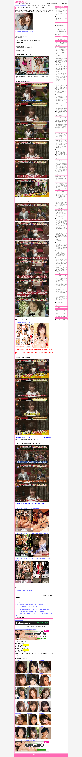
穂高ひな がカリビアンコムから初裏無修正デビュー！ (61, 45)
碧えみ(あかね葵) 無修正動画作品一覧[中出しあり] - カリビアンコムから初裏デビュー (61, 88)
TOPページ (17, 5)
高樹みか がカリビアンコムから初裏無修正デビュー (61, 71)
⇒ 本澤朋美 (29, 673)
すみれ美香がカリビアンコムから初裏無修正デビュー (61, 281)
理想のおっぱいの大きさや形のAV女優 (61, 290)
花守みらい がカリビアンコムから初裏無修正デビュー (61, 149)
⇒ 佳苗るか (41, 660)
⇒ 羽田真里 (41, 726)
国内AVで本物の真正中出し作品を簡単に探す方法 (61, 64)
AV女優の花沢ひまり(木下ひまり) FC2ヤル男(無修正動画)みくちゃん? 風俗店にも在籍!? (61, 91)
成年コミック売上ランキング (60, 33)
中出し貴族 (58, 34)
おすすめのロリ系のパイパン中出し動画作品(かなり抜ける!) (61, 134)
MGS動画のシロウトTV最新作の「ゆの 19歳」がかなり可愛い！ (61, 250)
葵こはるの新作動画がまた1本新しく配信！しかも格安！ (61, 203)
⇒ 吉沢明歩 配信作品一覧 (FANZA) (24, 31)
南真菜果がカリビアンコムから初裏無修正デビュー (61, 294)
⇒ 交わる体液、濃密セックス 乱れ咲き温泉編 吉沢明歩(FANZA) (31, 533)
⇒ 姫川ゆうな (41, 699)
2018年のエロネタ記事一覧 (60, 314)
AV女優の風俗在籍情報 (60, 25)
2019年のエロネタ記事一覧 (60, 313)
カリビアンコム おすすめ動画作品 (61, 283)
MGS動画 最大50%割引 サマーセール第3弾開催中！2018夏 (61, 257)
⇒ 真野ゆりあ (41, 686)
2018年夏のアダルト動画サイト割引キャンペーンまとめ (61, 268)
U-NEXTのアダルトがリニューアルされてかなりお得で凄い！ (61, 138)
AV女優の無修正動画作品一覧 (61, 31)
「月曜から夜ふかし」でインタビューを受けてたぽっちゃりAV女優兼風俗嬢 (61, 245)
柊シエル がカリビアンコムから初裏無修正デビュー (61, 94)
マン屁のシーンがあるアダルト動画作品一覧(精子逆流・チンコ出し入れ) (61, 106)
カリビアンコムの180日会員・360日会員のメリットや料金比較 (61, 9)
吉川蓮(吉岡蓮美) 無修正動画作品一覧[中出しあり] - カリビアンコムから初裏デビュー (61, 170)
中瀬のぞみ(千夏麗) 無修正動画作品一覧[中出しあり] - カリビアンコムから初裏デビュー (61, 74)
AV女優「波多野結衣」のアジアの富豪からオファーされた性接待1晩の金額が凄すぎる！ (61, 161)
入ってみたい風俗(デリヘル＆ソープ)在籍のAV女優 (61, 287)
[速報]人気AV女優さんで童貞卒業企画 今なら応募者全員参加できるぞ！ (61, 205)
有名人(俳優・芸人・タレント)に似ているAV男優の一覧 (61, 67)
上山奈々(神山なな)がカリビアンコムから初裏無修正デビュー (61, 208)
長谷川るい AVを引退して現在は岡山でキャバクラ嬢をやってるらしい (61, 260)
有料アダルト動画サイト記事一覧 (61, 20)
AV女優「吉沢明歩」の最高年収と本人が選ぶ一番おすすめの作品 (61, 177)
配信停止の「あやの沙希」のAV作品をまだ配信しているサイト (61, 50)
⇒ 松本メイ (41, 673)
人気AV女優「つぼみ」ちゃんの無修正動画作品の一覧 (61, 234)
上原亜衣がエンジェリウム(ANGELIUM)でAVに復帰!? (60, 253)
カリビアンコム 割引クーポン (61, 37)
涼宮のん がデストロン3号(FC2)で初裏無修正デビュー (61, 100)
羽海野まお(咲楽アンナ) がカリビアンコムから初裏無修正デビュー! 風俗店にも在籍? (61, 56)
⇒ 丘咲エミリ (18, 713)
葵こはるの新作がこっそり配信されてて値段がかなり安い (61, 211)
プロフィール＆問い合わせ (60, 319)
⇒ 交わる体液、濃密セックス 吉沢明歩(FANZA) (27, 508)
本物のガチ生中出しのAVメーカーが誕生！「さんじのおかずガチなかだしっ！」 (61, 83)
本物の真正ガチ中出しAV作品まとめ (61, 27)
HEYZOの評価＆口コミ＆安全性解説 (61, 19)
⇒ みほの (17, 686)
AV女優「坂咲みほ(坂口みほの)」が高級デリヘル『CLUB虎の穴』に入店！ (61, 213)
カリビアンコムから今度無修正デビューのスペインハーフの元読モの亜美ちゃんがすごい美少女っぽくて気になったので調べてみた (61, 225)
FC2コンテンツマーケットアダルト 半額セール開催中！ (61, 279)
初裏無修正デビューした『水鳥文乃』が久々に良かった (61, 299)
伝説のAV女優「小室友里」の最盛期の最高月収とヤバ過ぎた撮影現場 (61, 236)
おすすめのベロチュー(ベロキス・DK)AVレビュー (61, 30)
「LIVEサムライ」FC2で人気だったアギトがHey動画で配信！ (61, 77)
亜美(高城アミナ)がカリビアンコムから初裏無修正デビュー (61, 216)
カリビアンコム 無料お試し (60, 39)
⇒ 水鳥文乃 (29, 699)
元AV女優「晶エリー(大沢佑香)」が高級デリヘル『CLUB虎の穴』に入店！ (61, 174)
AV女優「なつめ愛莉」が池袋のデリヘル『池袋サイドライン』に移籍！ (61, 141)
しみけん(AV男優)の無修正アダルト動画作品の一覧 (61, 197)
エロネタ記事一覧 (23, 5)
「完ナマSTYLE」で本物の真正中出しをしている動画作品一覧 (61, 43)
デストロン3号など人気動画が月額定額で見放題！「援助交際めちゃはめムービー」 (61, 118)
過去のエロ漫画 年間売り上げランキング (61, 179)
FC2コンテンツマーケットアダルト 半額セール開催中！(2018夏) (61, 263)
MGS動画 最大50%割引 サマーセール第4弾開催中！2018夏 (61, 255)
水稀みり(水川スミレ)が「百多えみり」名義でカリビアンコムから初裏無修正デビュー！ (61, 276)
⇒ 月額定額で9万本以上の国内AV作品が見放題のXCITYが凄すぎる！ (30, 611)
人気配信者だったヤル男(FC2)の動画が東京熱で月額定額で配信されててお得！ (61, 127)
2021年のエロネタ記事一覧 (60, 310)
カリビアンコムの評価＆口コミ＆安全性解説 (61, 16)
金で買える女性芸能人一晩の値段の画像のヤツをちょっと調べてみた (61, 154)
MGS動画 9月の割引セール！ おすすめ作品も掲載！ (61, 218)
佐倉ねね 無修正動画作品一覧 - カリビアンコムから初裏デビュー (61, 184)
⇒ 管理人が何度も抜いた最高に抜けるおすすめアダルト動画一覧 (29, 604)
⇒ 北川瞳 (29, 726)
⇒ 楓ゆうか (17, 699)
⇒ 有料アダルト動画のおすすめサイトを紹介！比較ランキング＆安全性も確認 (32, 609)
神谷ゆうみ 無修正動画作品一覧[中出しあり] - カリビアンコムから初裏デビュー (61, 103)
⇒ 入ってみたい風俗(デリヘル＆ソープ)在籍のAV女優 (26, 606)
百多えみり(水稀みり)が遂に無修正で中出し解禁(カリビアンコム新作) (61, 273)
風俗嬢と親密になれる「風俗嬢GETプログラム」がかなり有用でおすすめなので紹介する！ (61, 239)
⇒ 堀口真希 (29, 713)
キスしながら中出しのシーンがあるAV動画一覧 (61, 86)
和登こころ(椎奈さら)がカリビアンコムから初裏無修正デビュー (61, 292)
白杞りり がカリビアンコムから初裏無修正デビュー (61, 136)
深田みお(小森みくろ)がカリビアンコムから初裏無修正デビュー (61, 152)
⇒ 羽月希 (17, 660)
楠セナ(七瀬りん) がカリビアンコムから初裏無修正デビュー (61, 69)
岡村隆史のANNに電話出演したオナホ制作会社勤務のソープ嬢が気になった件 (61, 200)
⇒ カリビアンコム (19, 620)
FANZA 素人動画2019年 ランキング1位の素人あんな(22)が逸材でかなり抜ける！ (61, 164)
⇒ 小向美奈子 (18, 726)
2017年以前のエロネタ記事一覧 (61, 316)
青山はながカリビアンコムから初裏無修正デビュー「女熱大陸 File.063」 (61, 270)
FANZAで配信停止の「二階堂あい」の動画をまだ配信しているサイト (61, 131)
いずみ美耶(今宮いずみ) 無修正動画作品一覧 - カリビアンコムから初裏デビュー (61, 186)
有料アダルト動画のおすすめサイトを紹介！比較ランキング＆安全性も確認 (61, 13)
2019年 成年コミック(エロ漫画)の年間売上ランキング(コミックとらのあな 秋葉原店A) (61, 115)
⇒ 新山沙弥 (17, 673)
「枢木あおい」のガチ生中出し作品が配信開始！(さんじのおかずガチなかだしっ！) (61, 79)
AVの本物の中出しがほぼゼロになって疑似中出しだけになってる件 (61, 109)
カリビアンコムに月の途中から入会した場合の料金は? (61, 11)
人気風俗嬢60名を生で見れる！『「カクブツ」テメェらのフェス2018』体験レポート (61, 192)
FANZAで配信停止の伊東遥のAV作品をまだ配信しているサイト (61, 48)
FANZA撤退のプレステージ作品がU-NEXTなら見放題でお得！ (61, 59)
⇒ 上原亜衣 (29, 660)
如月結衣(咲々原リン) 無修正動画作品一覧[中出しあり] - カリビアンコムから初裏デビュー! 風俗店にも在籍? (61, 121)
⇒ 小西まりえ (41, 713)
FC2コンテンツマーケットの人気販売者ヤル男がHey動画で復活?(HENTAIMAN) (61, 146)
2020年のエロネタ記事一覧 (60, 311)
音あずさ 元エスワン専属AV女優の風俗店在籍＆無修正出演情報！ (61, 144)
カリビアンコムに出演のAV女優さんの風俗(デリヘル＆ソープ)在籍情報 (61, 231)
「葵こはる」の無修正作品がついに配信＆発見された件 (61, 297)
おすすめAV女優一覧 (59, 302)
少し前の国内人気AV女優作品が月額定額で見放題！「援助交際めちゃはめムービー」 (61, 111)
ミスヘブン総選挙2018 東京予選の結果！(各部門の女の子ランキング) (61, 265)
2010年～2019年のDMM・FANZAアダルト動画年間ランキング (61, 285)
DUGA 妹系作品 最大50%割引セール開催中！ (61, 242)
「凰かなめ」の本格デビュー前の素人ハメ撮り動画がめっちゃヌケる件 (61, 305)
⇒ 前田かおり (30, 686)
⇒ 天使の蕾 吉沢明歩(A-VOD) (22, 322)
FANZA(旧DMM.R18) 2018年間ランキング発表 (61, 189)
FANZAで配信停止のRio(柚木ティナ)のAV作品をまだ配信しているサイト (61, 53)
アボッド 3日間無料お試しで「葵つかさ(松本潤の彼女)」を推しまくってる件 (61, 97)
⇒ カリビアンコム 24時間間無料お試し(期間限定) (26, 629)
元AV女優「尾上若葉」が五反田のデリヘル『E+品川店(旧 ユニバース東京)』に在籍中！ (61, 167)
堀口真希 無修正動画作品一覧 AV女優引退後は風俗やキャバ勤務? (61, 125)
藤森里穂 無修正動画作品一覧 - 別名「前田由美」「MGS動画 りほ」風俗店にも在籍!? (61, 61)
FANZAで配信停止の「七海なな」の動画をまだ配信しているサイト (61, 228)
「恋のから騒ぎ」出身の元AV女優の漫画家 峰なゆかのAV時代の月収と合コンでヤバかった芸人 (61, 221)
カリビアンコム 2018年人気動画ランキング (61, 181)
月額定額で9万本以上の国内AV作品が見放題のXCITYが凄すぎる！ (61, 248)
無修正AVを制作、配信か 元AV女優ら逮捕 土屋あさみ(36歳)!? (61, 195)
